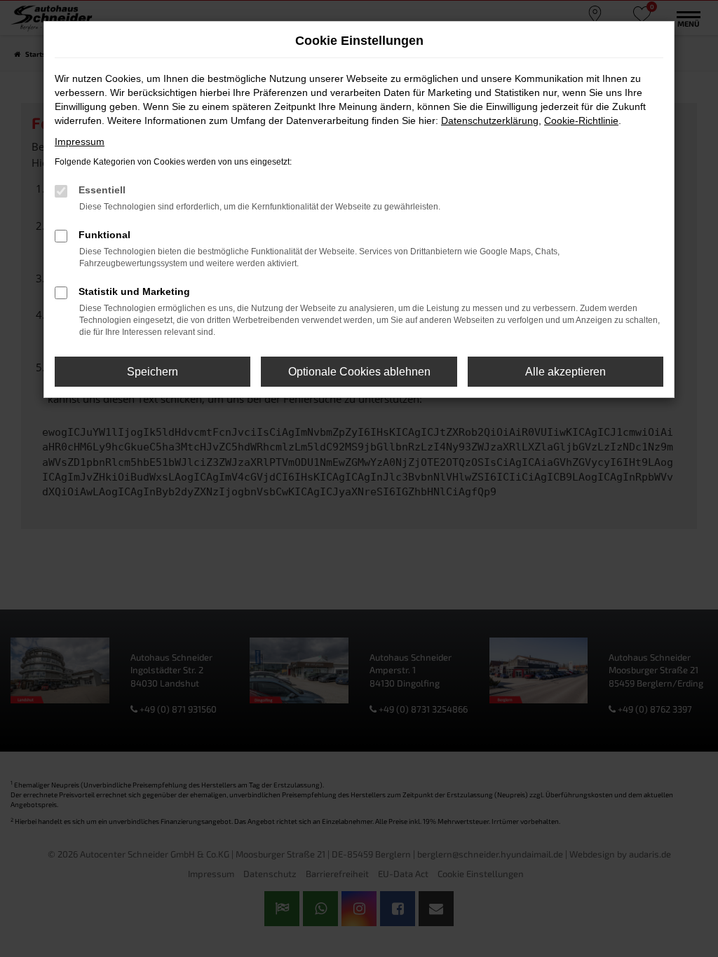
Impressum (79, 141)
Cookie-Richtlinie (581, 120)
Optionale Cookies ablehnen (359, 372)
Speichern (152, 372)
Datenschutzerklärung (489, 120)
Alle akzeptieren (565, 372)
